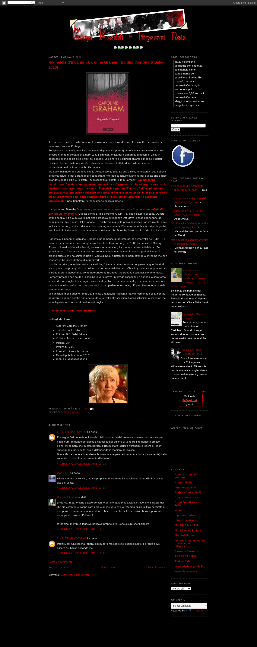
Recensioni (71, 412)
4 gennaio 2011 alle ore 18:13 (81, 553)
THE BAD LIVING (185, 556)
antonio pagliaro (185, 487)
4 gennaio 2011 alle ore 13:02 (81, 463)
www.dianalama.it (186, 571)
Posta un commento (60, 561)
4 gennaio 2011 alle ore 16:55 (81, 528)
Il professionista (185, 515)
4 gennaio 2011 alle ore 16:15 (81, 487)
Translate (198, 610)
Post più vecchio (157, 567)
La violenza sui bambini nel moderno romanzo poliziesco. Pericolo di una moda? (188, 278)
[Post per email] (91, 409)
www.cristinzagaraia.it (189, 566)
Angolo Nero (183, 482)
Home (178, 510)
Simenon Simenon (186, 551)
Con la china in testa (188, 497)
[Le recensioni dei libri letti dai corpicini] (119, 48)
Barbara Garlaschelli (188, 492)
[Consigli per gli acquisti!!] (126, 48)
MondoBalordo (184, 535)
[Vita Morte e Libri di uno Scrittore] (130, 48)
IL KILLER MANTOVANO (71, 431)
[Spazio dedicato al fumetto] (137, 48)
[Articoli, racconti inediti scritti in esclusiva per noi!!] (134, 48)
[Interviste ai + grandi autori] (122, 48)
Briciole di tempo (67, 497)
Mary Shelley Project (188, 530)
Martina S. (63, 472)
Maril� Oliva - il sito (188, 525)
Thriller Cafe (182, 561)
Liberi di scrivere (185, 520)
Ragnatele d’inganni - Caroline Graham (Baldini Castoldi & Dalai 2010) (106, 64)
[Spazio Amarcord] (141, 48)
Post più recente (58, 567)
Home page (108, 567)
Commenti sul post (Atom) (75, 574)
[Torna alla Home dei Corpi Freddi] (115, 48)
